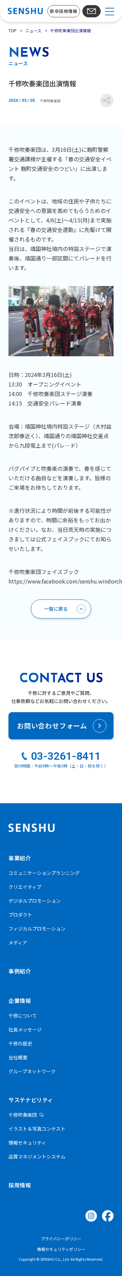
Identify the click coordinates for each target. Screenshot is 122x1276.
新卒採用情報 (63, 11)
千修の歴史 (20, 1043)
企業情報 (19, 1000)
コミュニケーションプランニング (44, 872)
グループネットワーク (32, 1071)
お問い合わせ (91, 11)
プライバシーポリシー (61, 1238)
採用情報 (19, 1185)
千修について (22, 1015)
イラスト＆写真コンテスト (36, 1128)
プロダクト (20, 914)
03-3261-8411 (66, 756)
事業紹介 (19, 858)
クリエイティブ (24, 886)
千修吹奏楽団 (22, 1114)
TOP (12, 30)
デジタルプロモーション (34, 900)
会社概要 (17, 1057)
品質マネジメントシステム (36, 1156)
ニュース (33, 30)
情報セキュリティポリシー (61, 1249)
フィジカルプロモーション (36, 928)
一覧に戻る (56, 608)
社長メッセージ (25, 1029)
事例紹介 (19, 971)
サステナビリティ (30, 1100)
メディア (17, 942)
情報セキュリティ (27, 1142)
